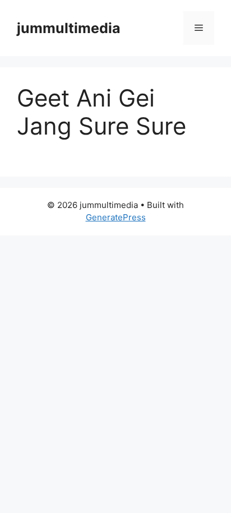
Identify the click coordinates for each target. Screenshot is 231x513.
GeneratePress (116, 217)
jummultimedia (69, 28)
